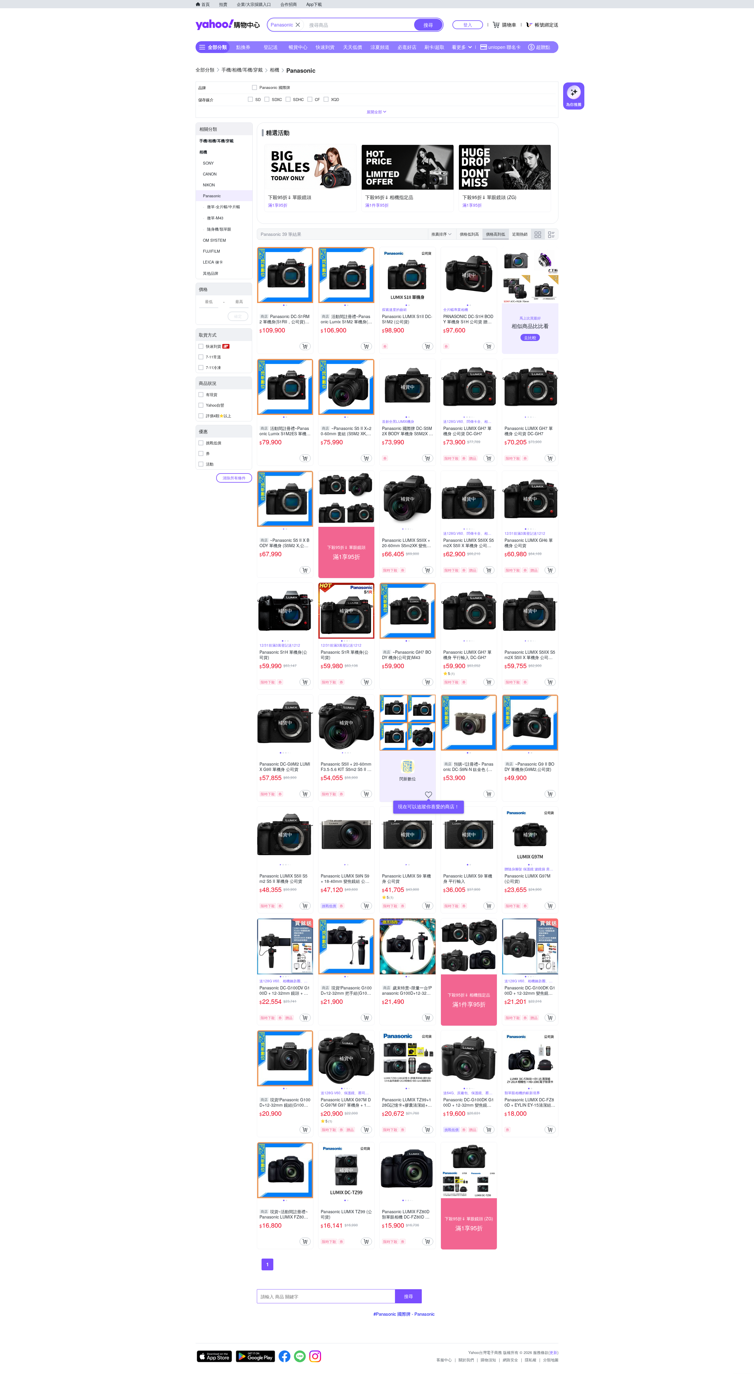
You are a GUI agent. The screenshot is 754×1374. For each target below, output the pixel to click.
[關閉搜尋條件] (297, 24)
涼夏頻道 (380, 47)
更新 (553, 1352)
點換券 (243, 47)
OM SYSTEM (214, 240)
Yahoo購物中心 (228, 25)
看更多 (459, 47)
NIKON (209, 185)
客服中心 (444, 1360)
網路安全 (510, 1360)
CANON (209, 174)
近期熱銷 (520, 234)
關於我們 (466, 1360)
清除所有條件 (234, 478)
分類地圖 (550, 1360)
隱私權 (530, 1360)
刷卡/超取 (434, 47)
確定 (238, 316)
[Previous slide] (261, 275)
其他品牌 (210, 273)
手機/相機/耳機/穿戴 (216, 140)
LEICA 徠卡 (213, 262)
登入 (467, 24)
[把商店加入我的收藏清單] (428, 794)
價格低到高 (469, 234)
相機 (203, 152)
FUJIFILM (211, 251)
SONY (208, 163)
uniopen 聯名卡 (504, 47)
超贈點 (543, 47)
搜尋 (408, 1296)
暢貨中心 (298, 47)
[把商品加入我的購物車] (305, 346)
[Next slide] (309, 275)
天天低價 (352, 47)
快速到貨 (325, 47)
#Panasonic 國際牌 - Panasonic (404, 1314)
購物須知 (488, 1360)
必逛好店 (407, 47)
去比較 (530, 337)
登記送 (271, 47)
